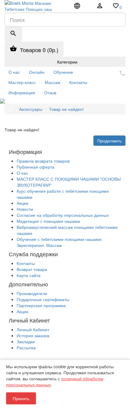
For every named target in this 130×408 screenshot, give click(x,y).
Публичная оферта (35, 167)
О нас (22, 173)
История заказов (33, 335)
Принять (21, 398)
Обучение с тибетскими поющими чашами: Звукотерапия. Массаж (59, 242)
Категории (66, 62)
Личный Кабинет (33, 329)
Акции (22, 203)
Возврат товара (32, 269)
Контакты (26, 263)
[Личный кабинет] (100, 6)
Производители (32, 293)
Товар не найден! (66, 109)
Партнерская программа (41, 305)
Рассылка (26, 347)
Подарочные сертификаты (43, 299)
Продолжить (109, 141)
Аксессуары (30, 109)
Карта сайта (29, 275)
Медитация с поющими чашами (48, 221)
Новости (25, 209)
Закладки (26, 341)
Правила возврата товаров (43, 161)
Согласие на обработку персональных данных (63, 215)
